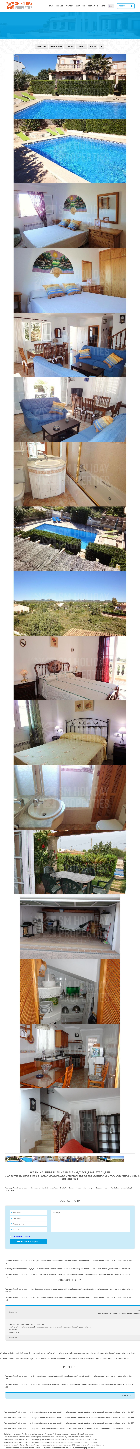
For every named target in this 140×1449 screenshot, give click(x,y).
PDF (101, 46)
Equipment (70, 46)
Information (93, 6)
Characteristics (56, 46)
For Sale (59, 6)
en (112, 6)
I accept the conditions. (21, 1236)
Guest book (80, 6)
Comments (81, 46)
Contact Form (41, 46)
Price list (92, 46)
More (103, 6)
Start (51, 6)
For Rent (69, 6)
